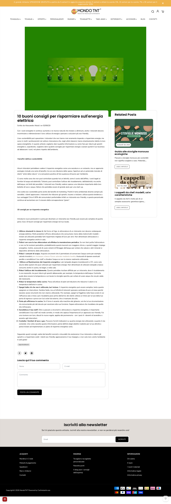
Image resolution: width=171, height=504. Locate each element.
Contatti (23, 475)
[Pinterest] (32, 353)
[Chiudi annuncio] (163, 3)
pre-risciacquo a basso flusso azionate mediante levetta (53, 256)
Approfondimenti (24, 345)
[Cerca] (152, 11)
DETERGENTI (116, 19)
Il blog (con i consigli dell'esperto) (81, 471)
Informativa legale (134, 471)
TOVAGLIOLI (15, 19)
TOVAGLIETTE (85, 19)
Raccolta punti (78, 465)
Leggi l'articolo (122, 167)
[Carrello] (162, 11)
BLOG (143, 19)
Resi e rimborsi (25, 471)
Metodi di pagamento (28, 463)
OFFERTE (41, 19)
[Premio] (5, 499)
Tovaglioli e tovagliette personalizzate (82, 460)
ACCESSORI (131, 19)
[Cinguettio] (25, 353)
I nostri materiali (133, 467)
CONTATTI (153, 19)
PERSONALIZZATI (57, 19)
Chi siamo (131, 459)
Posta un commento (29, 392)
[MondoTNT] (85, 11)
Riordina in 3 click (26, 459)
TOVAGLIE (29, 19)
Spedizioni (23, 467)
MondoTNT (24, 490)
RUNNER (71, 19)
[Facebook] (19, 353)
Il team (130, 463)
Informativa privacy (134, 475)
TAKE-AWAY (101, 19)
